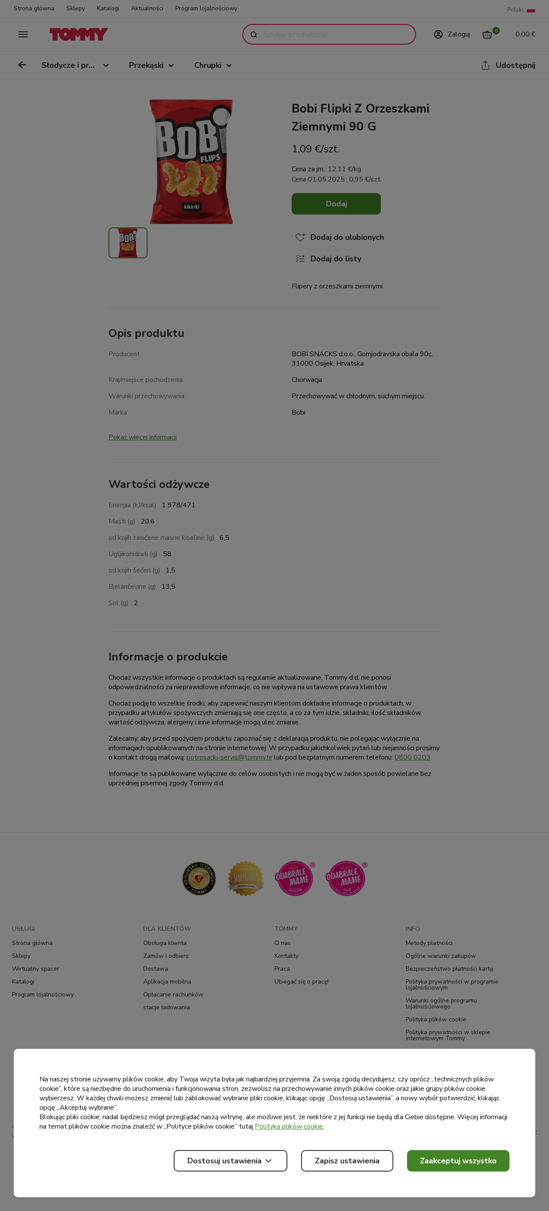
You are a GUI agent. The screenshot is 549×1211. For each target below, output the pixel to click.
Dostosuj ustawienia (224, 1161)
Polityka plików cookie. (289, 1126)
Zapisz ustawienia (347, 1161)
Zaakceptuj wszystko (458, 1161)
